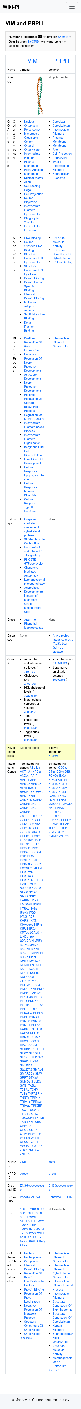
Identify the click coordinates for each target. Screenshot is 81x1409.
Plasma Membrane (31, 163)
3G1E (23, 1213)
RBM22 (25, 1037)
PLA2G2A (35, 993)
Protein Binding (34, 278)
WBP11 (37, 1134)
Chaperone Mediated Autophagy (31, 571)
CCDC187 (26, 820)
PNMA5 (33, 1001)
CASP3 (25, 804)
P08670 (25, 1197)
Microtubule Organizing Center (31, 137)
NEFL (33, 956)
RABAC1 (36, 1029)
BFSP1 (24, 791)
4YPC (24, 1233)
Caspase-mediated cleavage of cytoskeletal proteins (32, 527)
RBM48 (35, 1037)
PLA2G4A (26, 997)
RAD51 (24, 1033)
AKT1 (23, 771)
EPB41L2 (26, 864)
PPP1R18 (33, 1009)
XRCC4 (25, 1142)
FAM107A (26, 872)
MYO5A (68, 804)
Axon (27, 182)
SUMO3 (36, 1081)
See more (26, 1337)
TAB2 (32, 1085)
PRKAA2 (54, 820)
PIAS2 (61, 808)
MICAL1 (25, 952)
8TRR (23, 1245)
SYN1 (23, 1085)
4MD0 (32, 1225)
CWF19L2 (34, 840)
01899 (24, 1173)
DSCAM (35, 852)
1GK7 (40, 1209)
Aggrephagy (32, 587)
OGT (31, 977)
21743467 (60, 663)
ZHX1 (23, 1150)
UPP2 (32, 1125)
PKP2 (24, 993)
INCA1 (63, 775)
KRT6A (53, 755)
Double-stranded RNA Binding (33, 246)
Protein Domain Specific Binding (34, 286)
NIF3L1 (36, 965)
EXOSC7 (26, 868)
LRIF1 (38, 940)
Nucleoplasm (32, 1257)
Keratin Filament (58, 1327)
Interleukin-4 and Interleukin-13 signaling (34, 551)
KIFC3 (31, 928)
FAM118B (26, 876)
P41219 (67, 1197)
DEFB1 (35, 844)
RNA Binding (32, 238)
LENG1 (63, 795)
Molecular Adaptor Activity (30, 306)
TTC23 (64, 828)
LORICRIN (27, 940)
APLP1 (24, 779)
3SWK (33, 1217)
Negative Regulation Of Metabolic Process (33, 1311)
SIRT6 (34, 1061)
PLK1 (23, 1001)
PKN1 (32, 989)
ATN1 (23, 787)
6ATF (23, 1237)
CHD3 (35, 828)
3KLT (31, 1213)
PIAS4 (36, 985)
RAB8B (25, 1029)
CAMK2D (26, 800)
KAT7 (34, 920)
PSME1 (25, 1025)
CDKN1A (34, 824)
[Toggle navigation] (72, 6)
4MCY (40, 1221)
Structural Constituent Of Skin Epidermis (62, 1305)
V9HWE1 (37, 1197)
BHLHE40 (36, 791)
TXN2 (30, 1121)
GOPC (33, 892)
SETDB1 (38, 1049)
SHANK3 (37, 1057)
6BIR (38, 1237)
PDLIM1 (25, 985)
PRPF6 (38, 1013)
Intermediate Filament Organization (32, 439)
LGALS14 (36, 932)
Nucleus (29, 121)
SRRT (24, 1077)
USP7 (33, 1130)
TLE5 (23, 1093)
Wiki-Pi (11, 7)
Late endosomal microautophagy (34, 581)
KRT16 (63, 783)
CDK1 (24, 824)
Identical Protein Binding (34, 296)
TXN (23, 1121)
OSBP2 (25, 981)
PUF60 (35, 1025)
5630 (52, 1161)
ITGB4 (33, 912)
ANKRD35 (35, 771)
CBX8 (40, 816)
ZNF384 (33, 1150)
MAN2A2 (35, 944)
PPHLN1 (38, 1005)
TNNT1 (24, 1097)
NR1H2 (24, 973)
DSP (23, 856)
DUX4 (31, 856)
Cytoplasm (31, 125)
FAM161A (26, 880)
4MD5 (24, 1229)
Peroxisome (32, 129)
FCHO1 (53, 775)
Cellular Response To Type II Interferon (32, 505)
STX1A (33, 1077)
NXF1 (23, 977)
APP (33, 779)
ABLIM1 (35, 767)
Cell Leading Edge (32, 188)
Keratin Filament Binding (29, 326)
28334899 (30, 728)
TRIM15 (25, 1101)
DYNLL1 (25, 860)
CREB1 (25, 836)
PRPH (61, 60)
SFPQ (24, 1053)
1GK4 (23, 1209)
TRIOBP (36, 1105)
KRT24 (63, 787)
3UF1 (31, 1221)
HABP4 (25, 900)
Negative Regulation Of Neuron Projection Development (33, 362)
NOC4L (33, 969)
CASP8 (35, 808)
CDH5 (37, 820)
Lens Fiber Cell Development (34, 461)
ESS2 (37, 864)
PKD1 (24, 989)
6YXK (24, 1241)
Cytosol (29, 145)
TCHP (34, 1089)
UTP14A (25, 1134)
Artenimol (30, 619)
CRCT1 (35, 832)
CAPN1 (38, 800)
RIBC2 (24, 1041)
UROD (24, 1130)
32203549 (30, 695)
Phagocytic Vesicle (31, 220)
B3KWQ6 (55, 1197)
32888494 (30, 711)
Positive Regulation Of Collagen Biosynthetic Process (33, 402)
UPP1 (24, 1125)
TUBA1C (32, 1113)
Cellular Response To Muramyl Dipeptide (32, 489)
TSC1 (23, 1109)
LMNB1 (53, 800)
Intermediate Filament (32, 155)
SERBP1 (26, 1049)
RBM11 (35, 1033)
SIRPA (24, 1061)
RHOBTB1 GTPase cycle (33, 561)
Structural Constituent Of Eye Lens (33, 270)
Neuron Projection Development (32, 386)
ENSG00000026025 (32, 1187)
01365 (52, 1173)
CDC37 (63, 767)
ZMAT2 (53, 836)
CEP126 (25, 828)
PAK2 (34, 981)
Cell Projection (33, 194)
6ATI (31, 1237)
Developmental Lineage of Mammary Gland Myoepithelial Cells (33, 601)
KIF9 (23, 928)
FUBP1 (38, 880)
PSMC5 (25, 1021)
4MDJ (40, 1229)
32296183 (64, 36)
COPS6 (25, 832)
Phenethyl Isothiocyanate (33, 625)
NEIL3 (24, 960)
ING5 (33, 908)
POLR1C (26, 1005)
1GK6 (32, 1209)
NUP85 (34, 973)
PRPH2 (66, 820)
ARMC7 (25, 783)
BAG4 (32, 787)
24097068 (30, 683)
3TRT (23, 1221)
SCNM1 (33, 1045)
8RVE (32, 1241)
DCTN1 (24, 844)
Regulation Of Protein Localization (33, 1297)
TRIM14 (35, 1097)
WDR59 (25, 1138)
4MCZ (24, 1225)
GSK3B (34, 896)
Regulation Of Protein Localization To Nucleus (34, 1279)
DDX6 (60, 771)
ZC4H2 (59, 832)
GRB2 (24, 896)
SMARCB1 (27, 1073)
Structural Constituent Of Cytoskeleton (33, 258)
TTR (23, 1113)
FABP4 (37, 868)
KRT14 (62, 779)
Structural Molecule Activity (59, 242)
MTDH (24, 956)
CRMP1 (36, 836)
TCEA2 (24, 1089)
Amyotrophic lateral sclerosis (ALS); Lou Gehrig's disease (63, 643)
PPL (23, 1009)
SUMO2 (25, 1081)
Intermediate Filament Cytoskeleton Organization (61, 1271)
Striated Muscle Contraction (34, 541)
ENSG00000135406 (61, 1187)
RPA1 (23, 1045)
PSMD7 (36, 1021)
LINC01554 (27, 936)
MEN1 (35, 948)
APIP (34, 775)
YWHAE (25, 1146)
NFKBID (25, 965)
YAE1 (34, 1142)
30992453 (59, 679)
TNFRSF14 (35, 1093)
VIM (32, 60)
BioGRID (33, 41)
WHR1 (35, 1138)
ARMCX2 (37, 783)
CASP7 (25, 808)
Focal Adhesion (34, 169)
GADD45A (27, 888)
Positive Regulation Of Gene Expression (33, 344)
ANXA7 (25, 775)
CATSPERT (28, 816)
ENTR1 (36, 860)
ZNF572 (25, 1154)
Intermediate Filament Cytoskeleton (32, 210)
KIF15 (38, 924)
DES (68, 771)
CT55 (23, 840)
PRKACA (26, 1013)
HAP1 (34, 900)
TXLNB (39, 1117)
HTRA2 (24, 908)
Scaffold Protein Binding (34, 316)
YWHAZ (37, 1146)
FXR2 (32, 884)
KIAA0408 (26, 924)
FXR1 (23, 884)
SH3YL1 (25, 1057)
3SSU (24, 1217)
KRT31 (63, 791)
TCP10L (54, 828)
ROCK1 (34, 1041)
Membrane (31, 173)
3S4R (39, 1213)
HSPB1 (38, 904)
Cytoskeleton (32, 149)
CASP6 (35, 804)
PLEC (38, 997)
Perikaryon (60, 157)
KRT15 (53, 783)
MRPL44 (37, 952)
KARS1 (25, 920)
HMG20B (26, 904)
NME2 (24, 969)
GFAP (24, 892)
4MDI (32, 1229)
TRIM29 (25, 1105)
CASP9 (25, 812)
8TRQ (41, 1241)
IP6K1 (24, 912)
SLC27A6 (26, 1069)
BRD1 (24, 795)
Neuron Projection (30, 200)
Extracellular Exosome (32, 228)
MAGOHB (55, 804)
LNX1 (62, 800)
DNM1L (35, 848)
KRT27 (53, 791)
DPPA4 (24, 852)
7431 (23, 1161)
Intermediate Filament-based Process (34, 427)
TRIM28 (36, 1101)
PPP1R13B (56, 812)
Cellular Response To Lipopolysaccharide (34, 473)
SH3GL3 (34, 1053)
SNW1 (39, 1073)
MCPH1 (25, 948)
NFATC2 (34, 960)
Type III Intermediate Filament (61, 165)
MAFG (24, 944)
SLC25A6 (26, 1065)
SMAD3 (38, 1069)
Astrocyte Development (32, 376)
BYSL (32, 795)
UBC (38, 1121)
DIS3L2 (25, 848)
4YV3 (32, 1233)
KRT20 (24, 932)
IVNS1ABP (27, 916)
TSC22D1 (34, 1109)
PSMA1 (34, 1017)
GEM (37, 888)
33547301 (30, 671)
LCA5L (53, 795)
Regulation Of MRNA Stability (34, 417)
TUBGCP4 (27, 1117)
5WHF (41, 1233)
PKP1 (41, 989)
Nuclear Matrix (33, 178)
